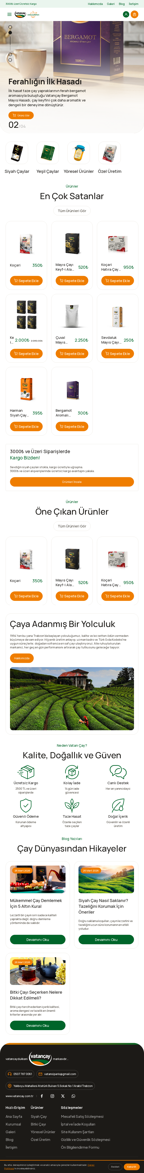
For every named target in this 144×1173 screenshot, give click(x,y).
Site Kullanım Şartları (77, 1132)
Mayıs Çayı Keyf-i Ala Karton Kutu (65, 269)
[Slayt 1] (10, 27)
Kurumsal (13, 1124)
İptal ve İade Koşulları (78, 1124)
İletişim (133, 4)
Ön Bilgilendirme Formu (80, 1147)
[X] (63, 1096)
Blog (122, 4)
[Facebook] (42, 1096)
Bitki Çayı (38, 1124)
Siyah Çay (39, 1116)
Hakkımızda (95, 4)
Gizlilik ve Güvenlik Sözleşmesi (85, 1139)
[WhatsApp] (73, 1096)
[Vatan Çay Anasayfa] (27, 14)
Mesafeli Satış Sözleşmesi (82, 1116)
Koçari (15, 265)
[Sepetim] (134, 14)
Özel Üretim (40, 1139)
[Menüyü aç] (9, 14)
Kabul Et (131, 1166)
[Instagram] (52, 1096)
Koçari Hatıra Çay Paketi (110, 269)
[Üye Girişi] (126, 14)
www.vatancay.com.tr (19, 1096)
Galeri (111, 4)
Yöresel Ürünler (43, 1132)
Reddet (115, 1166)
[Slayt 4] (10, 60)
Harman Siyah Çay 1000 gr (18, 415)
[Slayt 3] (10, 54)
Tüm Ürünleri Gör (72, 210)
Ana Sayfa (14, 1116)
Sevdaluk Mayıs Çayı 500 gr (110, 342)
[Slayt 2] (10, 32)
